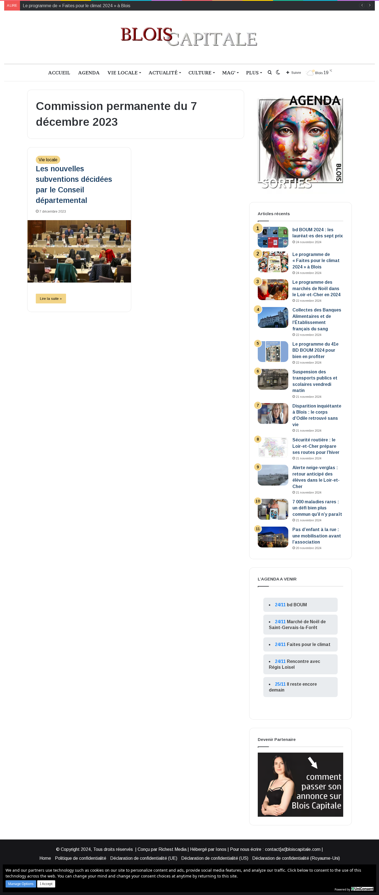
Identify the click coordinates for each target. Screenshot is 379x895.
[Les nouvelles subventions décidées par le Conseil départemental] (79, 251)
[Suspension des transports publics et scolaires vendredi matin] (273, 379)
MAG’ (228, 73)
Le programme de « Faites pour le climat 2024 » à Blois (316, 260)
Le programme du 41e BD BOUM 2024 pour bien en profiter (315, 350)
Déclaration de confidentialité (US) (214, 858)
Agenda (89, 73)
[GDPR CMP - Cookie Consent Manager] (362, 889)
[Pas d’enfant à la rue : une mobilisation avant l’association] (273, 537)
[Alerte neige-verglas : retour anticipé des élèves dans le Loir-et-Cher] (273, 475)
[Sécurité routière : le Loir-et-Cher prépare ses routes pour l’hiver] (273, 447)
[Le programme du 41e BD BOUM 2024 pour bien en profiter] (273, 351)
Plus (252, 73)
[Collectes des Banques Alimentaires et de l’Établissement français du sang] (273, 317)
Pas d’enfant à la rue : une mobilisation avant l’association (316, 535)
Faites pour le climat (308, 644)
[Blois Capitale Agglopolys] (189, 37)
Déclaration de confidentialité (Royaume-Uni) (296, 858)
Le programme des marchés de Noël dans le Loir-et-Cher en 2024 (316, 288)
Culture (199, 73)
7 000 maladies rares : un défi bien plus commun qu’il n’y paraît (317, 508)
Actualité (163, 73)
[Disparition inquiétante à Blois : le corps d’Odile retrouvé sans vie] (273, 413)
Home (45, 858)
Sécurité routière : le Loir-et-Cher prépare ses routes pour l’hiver (315, 446)
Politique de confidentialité (80, 858)
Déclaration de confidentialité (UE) (143, 858)
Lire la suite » (51, 298)
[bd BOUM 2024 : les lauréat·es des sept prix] (273, 237)
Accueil (59, 73)
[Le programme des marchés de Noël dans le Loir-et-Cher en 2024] (273, 289)
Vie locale (122, 73)
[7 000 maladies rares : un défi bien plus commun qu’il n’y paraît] (273, 509)
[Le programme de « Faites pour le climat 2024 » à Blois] (273, 262)
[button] (21, 884)
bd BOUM (297, 604)
